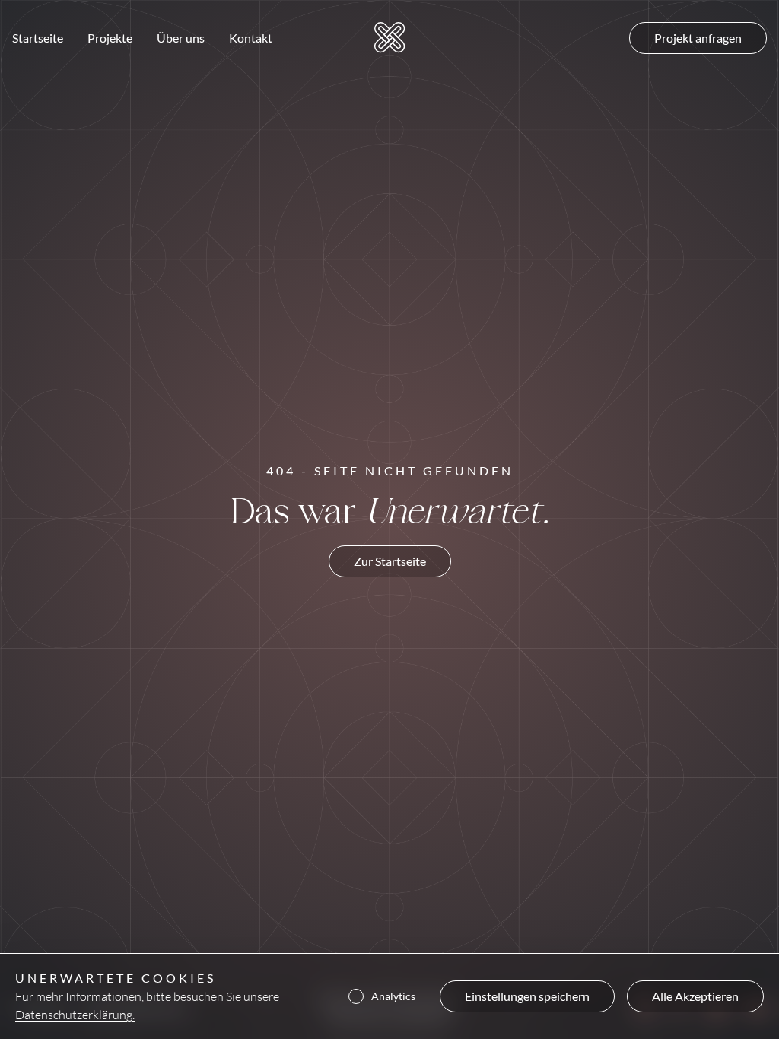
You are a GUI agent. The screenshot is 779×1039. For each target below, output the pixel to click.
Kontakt (250, 37)
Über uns (181, 37)
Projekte (109, 37)
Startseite (37, 37)
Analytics (393, 996)
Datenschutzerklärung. (75, 1014)
